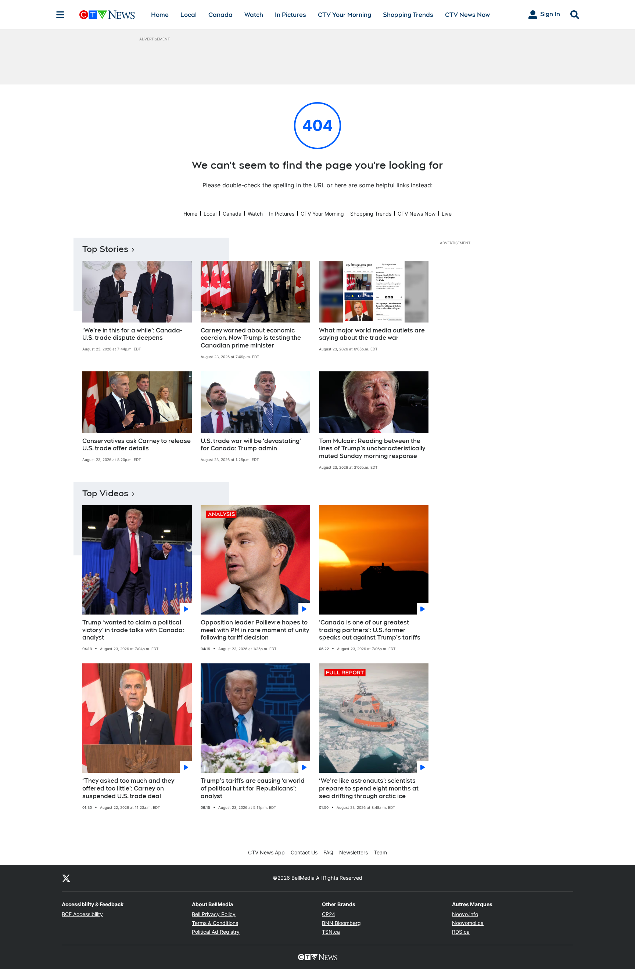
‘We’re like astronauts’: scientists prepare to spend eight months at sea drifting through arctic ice (369, 788)
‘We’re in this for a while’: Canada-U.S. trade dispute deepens (132, 334)
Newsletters (353, 852)
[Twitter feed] (66, 877)
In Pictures (290, 14)
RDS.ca (461, 932)
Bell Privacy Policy (214, 914)
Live (447, 213)
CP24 (328, 914)
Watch (253, 14)
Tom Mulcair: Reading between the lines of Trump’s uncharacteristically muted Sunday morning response (372, 448)
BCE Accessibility (82, 914)
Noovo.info (465, 914)
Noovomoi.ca (468, 923)
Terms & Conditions (215, 923)
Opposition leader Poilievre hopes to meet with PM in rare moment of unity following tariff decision (255, 630)
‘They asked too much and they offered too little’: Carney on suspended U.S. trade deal (128, 788)
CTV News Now (467, 14)
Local (188, 14)
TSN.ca (331, 932)
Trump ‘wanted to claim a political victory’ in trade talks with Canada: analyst (133, 630)
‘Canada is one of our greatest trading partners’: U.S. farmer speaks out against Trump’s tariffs (369, 630)
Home (160, 14)
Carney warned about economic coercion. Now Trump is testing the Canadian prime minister (251, 338)
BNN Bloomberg (341, 923)
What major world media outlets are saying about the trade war (372, 334)
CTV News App (266, 852)
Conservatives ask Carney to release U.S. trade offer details (136, 444)
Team (380, 852)
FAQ (328, 852)
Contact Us (304, 852)
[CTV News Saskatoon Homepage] (107, 14)
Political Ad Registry (216, 932)
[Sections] (60, 14)
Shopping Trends (408, 14)
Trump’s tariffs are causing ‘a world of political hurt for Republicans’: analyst (253, 788)
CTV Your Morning (344, 14)
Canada (220, 14)
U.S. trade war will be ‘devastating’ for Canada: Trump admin (251, 444)
